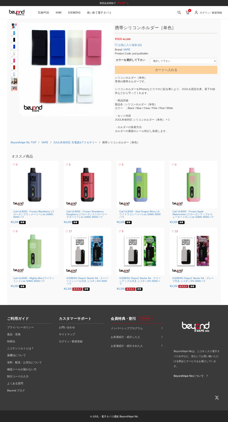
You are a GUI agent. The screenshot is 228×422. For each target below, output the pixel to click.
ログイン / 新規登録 (70, 341)
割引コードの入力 (17, 376)
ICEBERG (74, 12)
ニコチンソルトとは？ (20, 348)
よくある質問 (15, 383)
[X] (217, 398)
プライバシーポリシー (20, 327)
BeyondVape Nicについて (189, 376)
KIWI (59, 12)
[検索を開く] (179, 12)
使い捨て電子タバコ (99, 12)
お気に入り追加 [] (130, 44)
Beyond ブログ (16, 390)
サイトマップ (67, 334)
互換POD (43, 12)
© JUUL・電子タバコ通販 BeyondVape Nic (114, 416)
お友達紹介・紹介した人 (125, 337)
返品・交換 (13, 334)
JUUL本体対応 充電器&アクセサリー (75, 142)
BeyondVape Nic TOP (23, 142)
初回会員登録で (114, 3)
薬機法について (16, 355)
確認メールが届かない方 (22, 369)
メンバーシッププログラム (127, 328)
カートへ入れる (166, 70)
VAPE (126, 49)
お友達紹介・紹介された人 (127, 345)
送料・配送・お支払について (24, 362)
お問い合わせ (67, 327)
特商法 (11, 341)
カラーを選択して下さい (130, 59)
